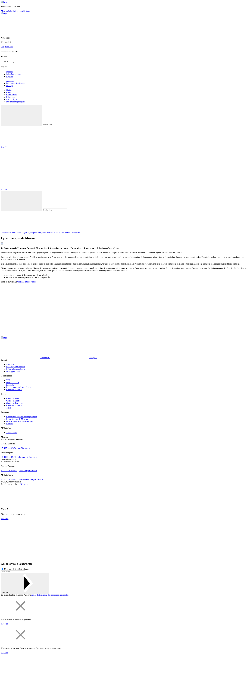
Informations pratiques (15, 102)
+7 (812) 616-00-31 (9, 479)
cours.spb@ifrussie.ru (28, 470)
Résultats (10, 385)
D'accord (4, 518)
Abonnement (11, 432)
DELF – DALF (12, 382)
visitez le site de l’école (27, 282)
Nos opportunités (13, 371)
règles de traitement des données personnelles (49, 595)
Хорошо (4, 624)
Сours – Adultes (13, 398)
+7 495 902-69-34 (8, 448)
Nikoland (24, 484)
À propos (10, 81)
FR (6, 147)
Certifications (11, 95)
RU (2, 147)
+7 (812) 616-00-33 (9, 470)
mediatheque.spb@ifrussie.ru (31, 479)
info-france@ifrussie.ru (27, 457)
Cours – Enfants (13, 401)
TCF (8, 380)
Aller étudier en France (63, 232)
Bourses (76, 232)
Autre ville (9, 47)
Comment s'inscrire (14, 389)
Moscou (4, 11)
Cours (8, 92)
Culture (9, 90)
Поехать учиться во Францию (19, 421)
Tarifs (8, 408)
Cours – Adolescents (14, 403)
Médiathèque (11, 99)
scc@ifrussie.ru (24, 448)
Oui (2, 47)
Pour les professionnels (15, 83)
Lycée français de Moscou (43, 232)
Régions (26, 11)
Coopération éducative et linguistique (16, 232)
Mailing (9, 85)
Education (10, 97)
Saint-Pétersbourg (15, 11)
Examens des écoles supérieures (19, 387)
